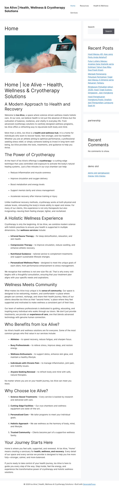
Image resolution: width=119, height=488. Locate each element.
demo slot (92, 173)
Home (72, 6)
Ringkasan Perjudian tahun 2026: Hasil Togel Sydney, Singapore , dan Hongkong (100, 90)
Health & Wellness (100, 6)
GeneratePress (89, 484)
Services (74, 13)
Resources (84, 6)
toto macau (100, 176)
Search (91, 27)
